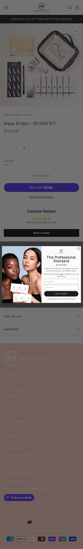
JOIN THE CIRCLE (61, 294)
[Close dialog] (78, 248)
